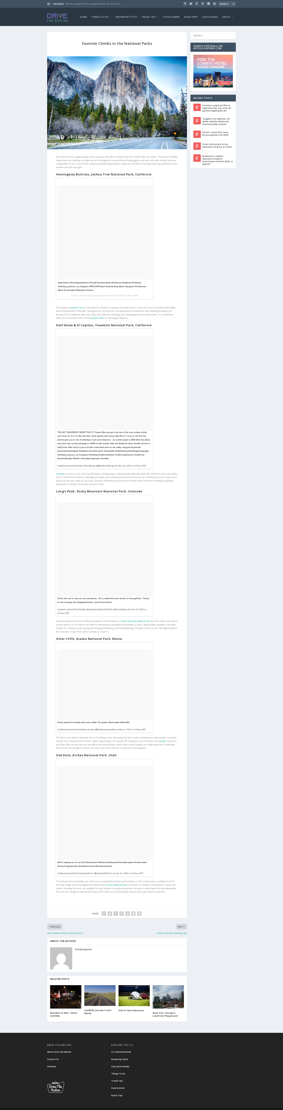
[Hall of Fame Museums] (134, 995)
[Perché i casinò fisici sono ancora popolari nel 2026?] (197, 134)
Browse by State (126, 17)
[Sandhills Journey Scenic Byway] (100, 995)
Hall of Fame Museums (131, 1010)
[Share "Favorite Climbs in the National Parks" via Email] (133, 914)
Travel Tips (148, 17)
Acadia (162, 741)
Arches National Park (116, 884)
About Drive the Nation (59, 1051)
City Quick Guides (120, 1066)
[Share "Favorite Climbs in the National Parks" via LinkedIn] (127, 914)
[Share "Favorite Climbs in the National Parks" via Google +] (116, 914)
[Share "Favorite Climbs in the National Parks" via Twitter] (110, 914)
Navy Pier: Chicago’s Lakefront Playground (165, 1014)
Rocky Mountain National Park (135, 621)
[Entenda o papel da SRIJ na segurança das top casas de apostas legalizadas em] (197, 107)
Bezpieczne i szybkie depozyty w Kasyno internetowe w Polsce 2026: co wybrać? (217, 160)
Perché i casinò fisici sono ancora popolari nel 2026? (215, 133)
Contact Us (53, 1059)
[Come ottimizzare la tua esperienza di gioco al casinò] (197, 146)
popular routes (97, 318)
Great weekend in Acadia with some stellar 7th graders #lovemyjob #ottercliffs (93, 722)
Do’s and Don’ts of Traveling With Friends (85, 3)
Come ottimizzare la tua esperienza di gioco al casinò (217, 145)
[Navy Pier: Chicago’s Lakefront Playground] (168, 997)
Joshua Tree (76, 307)
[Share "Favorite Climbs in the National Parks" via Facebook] (104, 914)
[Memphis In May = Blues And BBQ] (65, 997)
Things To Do (99, 17)
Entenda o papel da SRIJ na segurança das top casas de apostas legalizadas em (216, 108)
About (226, 17)
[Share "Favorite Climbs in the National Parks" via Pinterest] (122, 914)
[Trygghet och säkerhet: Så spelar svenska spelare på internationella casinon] (197, 120)
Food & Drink (171, 17)
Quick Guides (210, 17)
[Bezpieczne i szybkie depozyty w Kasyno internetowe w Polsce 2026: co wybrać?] (197, 158)
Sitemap (51, 1066)
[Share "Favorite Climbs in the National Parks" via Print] (139, 914)
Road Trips (191, 17)
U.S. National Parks (121, 1051)
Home (83, 17)
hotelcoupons (83, 949)
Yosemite (60, 473)
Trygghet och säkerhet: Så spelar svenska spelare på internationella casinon (216, 121)
